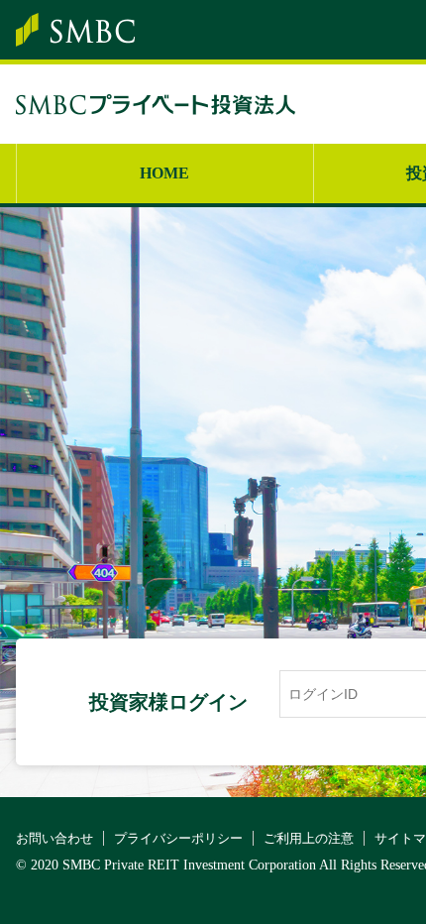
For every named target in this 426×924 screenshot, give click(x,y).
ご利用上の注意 (309, 838)
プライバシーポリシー (178, 838)
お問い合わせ (54, 838)
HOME (164, 173)
